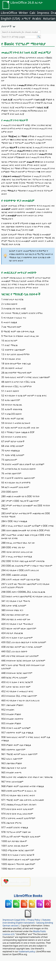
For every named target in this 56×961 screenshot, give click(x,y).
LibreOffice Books (28, 895)
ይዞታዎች (6, 26)
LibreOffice (9, 12)
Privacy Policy (33, 919)
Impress (43, 12)
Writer (23, 12)
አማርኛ (26, 18)
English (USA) (10, 18)
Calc (33, 12)
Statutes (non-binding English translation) (27, 921)
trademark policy (27, 951)
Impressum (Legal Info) (14, 919)
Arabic (36, 18)
